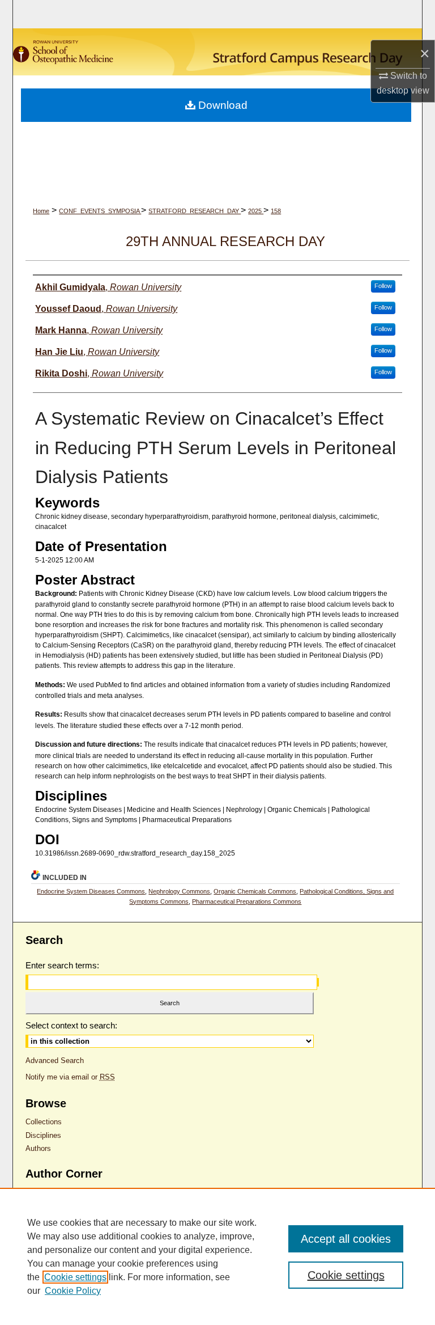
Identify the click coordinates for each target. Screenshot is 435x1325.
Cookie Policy (73, 1291)
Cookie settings (75, 1277)
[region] (217, 1256)
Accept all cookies (346, 1239)
